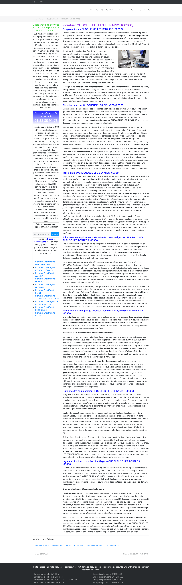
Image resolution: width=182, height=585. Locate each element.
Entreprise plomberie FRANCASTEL (108, 582)
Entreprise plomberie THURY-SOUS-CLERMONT (55, 580)
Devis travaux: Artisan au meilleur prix (132, 10)
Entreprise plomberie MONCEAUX (49, 582)
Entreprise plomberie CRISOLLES (107, 574)
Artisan (35, 19)
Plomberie (42, 19)
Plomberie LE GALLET (41, 546)
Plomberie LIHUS (57, 546)
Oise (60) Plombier (53, 19)
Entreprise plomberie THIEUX (47, 574)
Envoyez (55, 234)
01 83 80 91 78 (38, 2)
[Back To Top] (176, 580)
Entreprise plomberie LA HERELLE (108, 577)
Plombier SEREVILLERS (41, 554)
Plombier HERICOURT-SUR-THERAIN (135, 554)
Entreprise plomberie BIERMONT (48, 577)
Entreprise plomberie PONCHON (107, 580)
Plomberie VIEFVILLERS (94, 546)
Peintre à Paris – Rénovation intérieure (103, 10)
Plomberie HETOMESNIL (74, 546)
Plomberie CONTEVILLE (113, 546)
